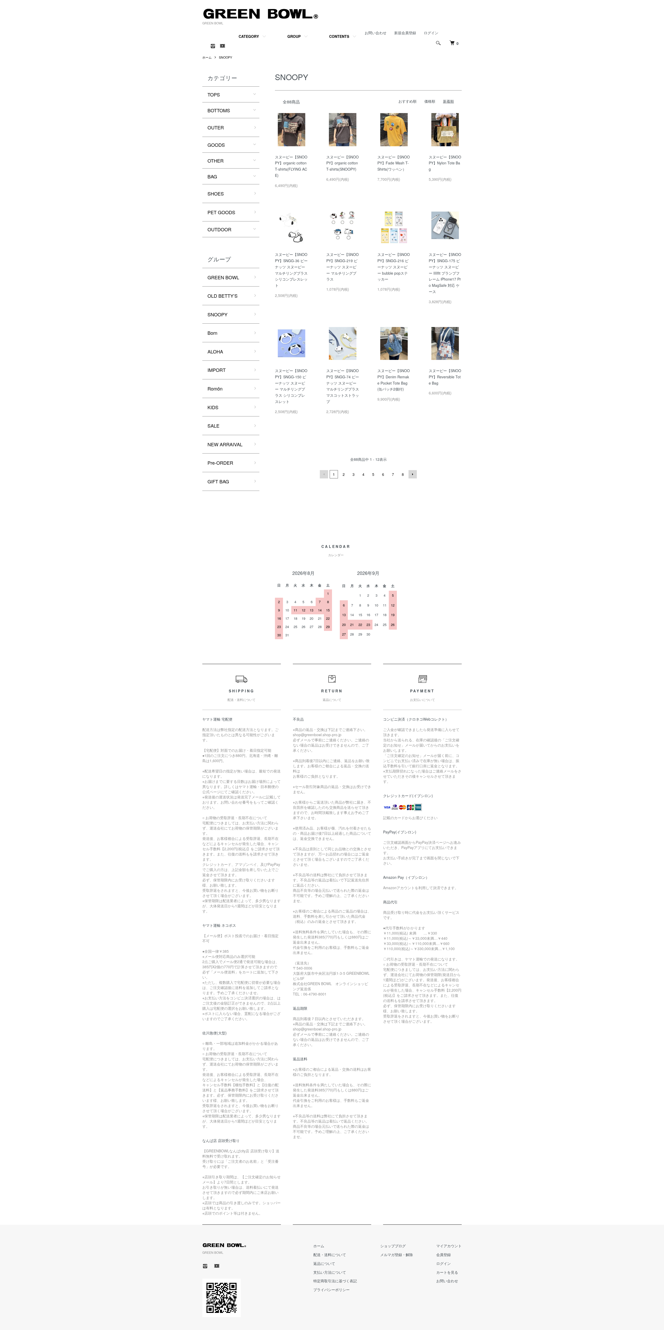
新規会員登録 (405, 32)
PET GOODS (221, 212)
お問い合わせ (375, 32)
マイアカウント (449, 1245)
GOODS (216, 144)
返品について (324, 1263)
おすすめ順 (407, 101)
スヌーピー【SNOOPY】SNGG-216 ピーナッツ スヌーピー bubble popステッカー (393, 267)
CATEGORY (249, 36)
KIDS (213, 407)
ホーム (207, 57)
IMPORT (217, 369)
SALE (213, 425)
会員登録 (443, 1254)
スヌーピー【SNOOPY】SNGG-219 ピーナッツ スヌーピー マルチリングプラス (342, 267)
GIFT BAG (218, 481)
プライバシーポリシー (331, 1289)
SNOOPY (225, 57)
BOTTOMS (219, 110)
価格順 (429, 101)
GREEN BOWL (223, 277)
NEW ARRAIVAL (225, 444)
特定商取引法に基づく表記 (335, 1280)
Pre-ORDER (220, 462)
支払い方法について (329, 1272)
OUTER (216, 127)
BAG (212, 176)
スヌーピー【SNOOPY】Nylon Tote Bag (445, 163)
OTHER (216, 160)
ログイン (431, 32)
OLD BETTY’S (223, 295)
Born (212, 332)
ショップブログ (393, 1245)
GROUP (294, 36)
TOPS (214, 94)
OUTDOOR (219, 229)
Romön (215, 388)
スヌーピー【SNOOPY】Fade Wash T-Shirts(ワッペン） (393, 163)
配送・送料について (329, 1254)
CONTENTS (339, 36)
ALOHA (215, 351)
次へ (413, 474)
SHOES (216, 193)
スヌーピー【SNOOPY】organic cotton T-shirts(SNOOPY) (342, 163)
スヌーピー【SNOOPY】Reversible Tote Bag (445, 377)
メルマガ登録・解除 (396, 1254)
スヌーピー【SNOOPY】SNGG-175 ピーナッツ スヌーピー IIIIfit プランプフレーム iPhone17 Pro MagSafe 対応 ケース (445, 273)
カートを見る (447, 1272)
